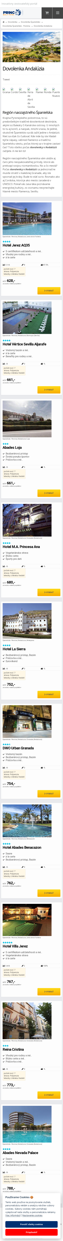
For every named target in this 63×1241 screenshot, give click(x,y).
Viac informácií (12, 1215)
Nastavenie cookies (32, 1215)
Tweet (6, 79)
